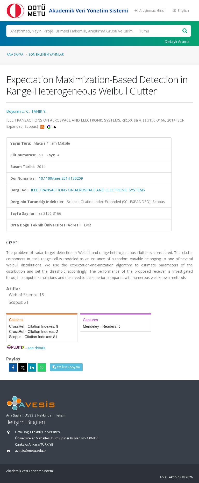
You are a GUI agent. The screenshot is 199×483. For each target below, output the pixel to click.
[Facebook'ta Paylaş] (13, 367)
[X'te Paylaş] (22, 367)
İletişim (60, 415)
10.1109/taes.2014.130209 (61, 178)
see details (36, 347)
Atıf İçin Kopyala (68, 367)
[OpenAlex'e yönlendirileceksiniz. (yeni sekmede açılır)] (55, 126)
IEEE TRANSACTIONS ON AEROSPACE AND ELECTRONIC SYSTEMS (88, 189)
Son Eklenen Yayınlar (46, 54)
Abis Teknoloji (170, 477)
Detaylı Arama (177, 41)
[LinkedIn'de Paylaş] (32, 367)
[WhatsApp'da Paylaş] (42, 367)
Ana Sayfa (15, 54)
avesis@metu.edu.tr (30, 450)
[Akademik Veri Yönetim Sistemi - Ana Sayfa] (27, 10)
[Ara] (185, 31)
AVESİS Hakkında (38, 415)
